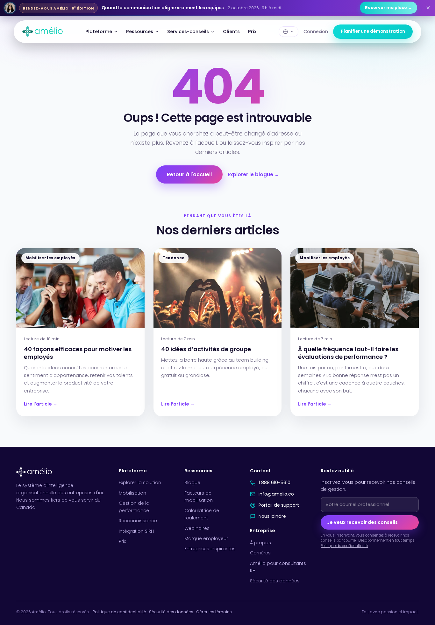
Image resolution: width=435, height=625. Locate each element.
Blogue (192, 482)
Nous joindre (272, 516)
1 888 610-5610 (274, 482)
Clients (231, 31)
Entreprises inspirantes (210, 548)
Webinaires (197, 528)
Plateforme (98, 31)
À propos (260, 542)
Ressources (139, 31)
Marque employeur (206, 538)
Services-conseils (188, 31)
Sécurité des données (275, 581)
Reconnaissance (138, 520)
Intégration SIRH (136, 531)
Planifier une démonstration (373, 31)
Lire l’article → (40, 404)
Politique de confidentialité (344, 545)
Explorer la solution (140, 482)
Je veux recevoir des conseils (362, 522)
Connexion (315, 31)
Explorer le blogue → (253, 174)
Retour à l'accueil (189, 174)
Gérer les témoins (214, 612)
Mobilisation (132, 493)
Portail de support (279, 505)
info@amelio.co (276, 494)
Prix (252, 31)
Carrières (260, 553)
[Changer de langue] (288, 31)
